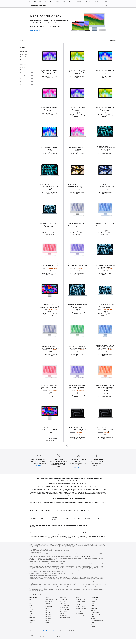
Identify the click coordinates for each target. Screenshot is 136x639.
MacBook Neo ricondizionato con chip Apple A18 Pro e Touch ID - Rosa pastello (77, 147)
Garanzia (93, 616)
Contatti (93, 626)
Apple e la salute (79, 613)
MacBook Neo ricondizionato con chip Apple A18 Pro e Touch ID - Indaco (49, 147)
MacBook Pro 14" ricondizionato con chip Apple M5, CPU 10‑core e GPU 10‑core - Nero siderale (77, 429)
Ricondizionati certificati (38, 5)
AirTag (30, 613)
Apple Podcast (48, 618)
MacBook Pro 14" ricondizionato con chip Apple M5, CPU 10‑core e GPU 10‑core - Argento (105, 429)
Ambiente (93, 601)
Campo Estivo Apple (64, 605)
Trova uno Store (63, 599)
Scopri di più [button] (34, 30)
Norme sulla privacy (33, 636)
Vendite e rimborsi (61, 636)
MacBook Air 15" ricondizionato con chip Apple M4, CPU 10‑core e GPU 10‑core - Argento (105, 148)
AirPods (31, 609)
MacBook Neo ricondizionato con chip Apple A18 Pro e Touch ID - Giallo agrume (105, 109)
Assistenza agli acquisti (65, 617)
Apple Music (47, 612)
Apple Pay (31, 622)
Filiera (92, 605)
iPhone (30, 605)
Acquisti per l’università (81, 608)
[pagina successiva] (74, 445)
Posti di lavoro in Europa (96, 624)
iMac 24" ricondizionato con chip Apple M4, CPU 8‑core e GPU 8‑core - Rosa (49, 265)
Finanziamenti (63, 613)
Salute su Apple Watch (80, 615)
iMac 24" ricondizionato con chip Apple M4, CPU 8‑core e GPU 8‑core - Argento (77, 225)
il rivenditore (52, 630)
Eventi (92, 622)
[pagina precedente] (62, 445)
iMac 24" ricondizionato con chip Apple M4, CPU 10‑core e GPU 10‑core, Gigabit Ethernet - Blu (105, 346)
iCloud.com (47, 603)
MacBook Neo (23, 51)
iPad (30, 603)
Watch (30, 607)
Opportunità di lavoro (95, 614)
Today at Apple (63, 603)
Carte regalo (32, 617)
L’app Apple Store (64, 607)
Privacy (93, 603)
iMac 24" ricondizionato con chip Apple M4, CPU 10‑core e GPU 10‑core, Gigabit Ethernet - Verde (77, 346)
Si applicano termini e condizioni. (85, 556)
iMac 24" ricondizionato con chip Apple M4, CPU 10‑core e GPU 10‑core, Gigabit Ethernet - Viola (77, 387)
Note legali (69, 636)
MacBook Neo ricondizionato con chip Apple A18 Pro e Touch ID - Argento (77, 109)
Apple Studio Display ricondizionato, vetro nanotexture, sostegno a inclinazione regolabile (49, 306)
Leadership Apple (95, 612)
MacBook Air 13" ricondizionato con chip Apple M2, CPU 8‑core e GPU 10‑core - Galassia (77, 186)
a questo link (71, 588)
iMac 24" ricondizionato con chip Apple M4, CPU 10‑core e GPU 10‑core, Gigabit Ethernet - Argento (49, 346)
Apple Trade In (63, 611)
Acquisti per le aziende (80, 601)
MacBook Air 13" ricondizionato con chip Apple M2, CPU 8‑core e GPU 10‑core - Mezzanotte (105, 186)
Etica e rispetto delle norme (97, 620)
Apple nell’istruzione (80, 606)
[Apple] (30, 594)
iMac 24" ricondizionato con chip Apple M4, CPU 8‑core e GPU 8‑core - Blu (105, 225)
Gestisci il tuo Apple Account (51, 599)
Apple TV (47, 610)
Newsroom (93, 610)
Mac (30, 601)
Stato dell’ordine (63, 615)
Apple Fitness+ (48, 616)
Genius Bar (62, 601)
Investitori (93, 618)
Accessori (31, 615)
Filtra (22, 40)
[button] (101, 1)
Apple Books (47, 620)
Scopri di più (39, 465)
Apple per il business (80, 599)
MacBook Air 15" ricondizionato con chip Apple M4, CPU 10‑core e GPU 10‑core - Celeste (105, 265)
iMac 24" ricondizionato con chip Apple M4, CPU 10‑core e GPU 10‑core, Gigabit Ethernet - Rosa (49, 387)
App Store (47, 622)
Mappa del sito (76, 636)
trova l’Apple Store (45, 630)
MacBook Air (23, 54)
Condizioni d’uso (52, 636)
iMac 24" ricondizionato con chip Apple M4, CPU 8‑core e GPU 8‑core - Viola (77, 265)
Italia (106, 635)
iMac (21, 59)
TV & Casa (31, 611)
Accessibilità (94, 599)
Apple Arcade (48, 614)
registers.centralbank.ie (50, 549)
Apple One (47, 608)
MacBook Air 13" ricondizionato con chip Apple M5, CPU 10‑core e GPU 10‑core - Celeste (49, 225)
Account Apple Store (49, 601)
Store (30, 599)
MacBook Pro (23, 57)
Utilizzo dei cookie (43, 636)
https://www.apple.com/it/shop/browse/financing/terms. (44, 559)
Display (22, 70)
